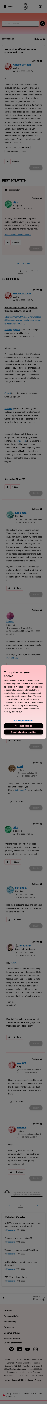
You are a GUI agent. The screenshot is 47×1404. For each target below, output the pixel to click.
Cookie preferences (23, 720)
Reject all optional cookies (23, 732)
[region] (23, 702)
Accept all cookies (23, 725)
